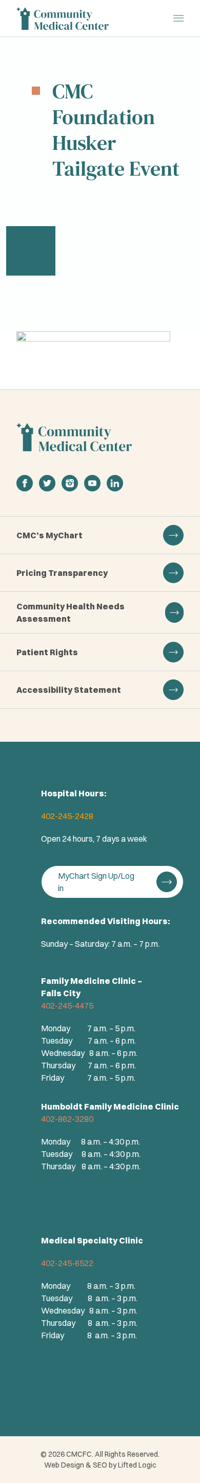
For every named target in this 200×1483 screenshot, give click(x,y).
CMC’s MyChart (49, 535)
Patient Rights (47, 652)
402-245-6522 (67, 1263)
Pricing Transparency (62, 573)
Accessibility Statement (68, 690)
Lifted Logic (137, 1465)
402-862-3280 (67, 1119)
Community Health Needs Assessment (70, 612)
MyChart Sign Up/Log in (96, 882)
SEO (100, 1465)
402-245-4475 (67, 1005)
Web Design (64, 1465)
